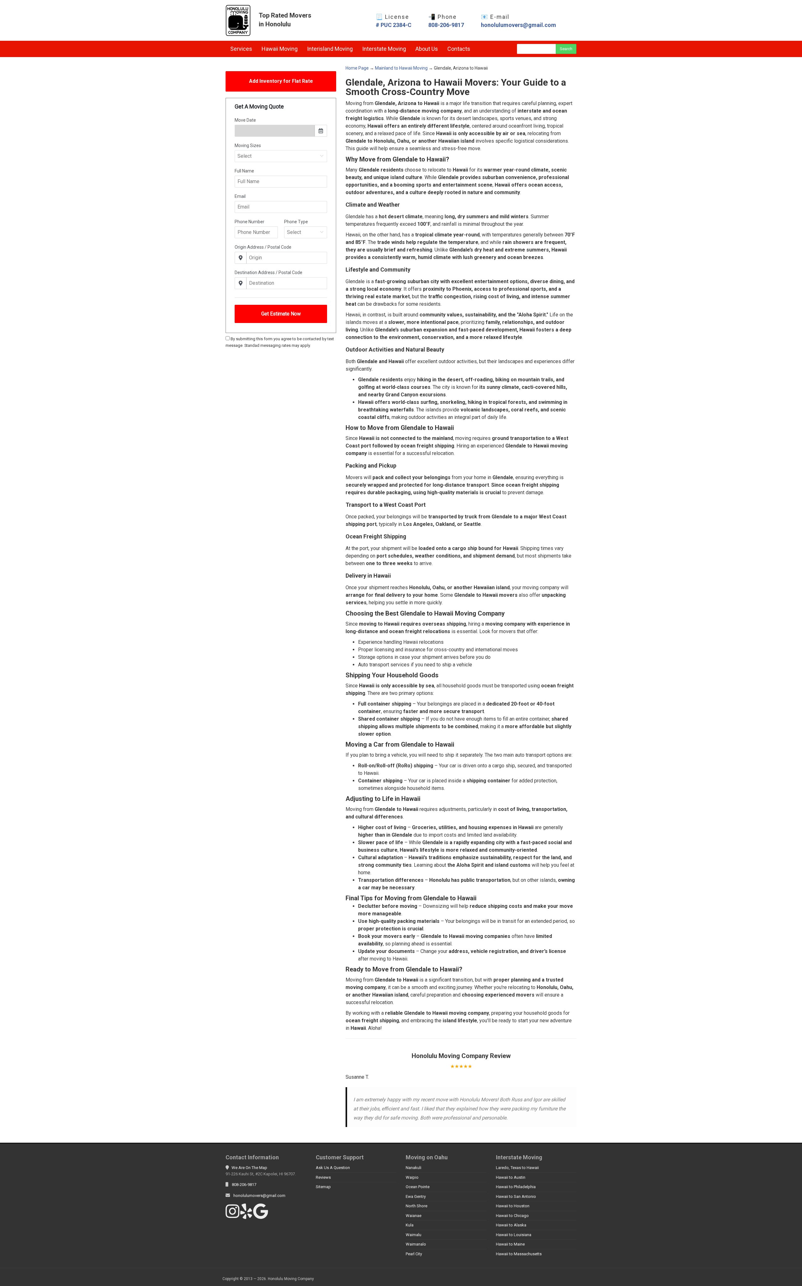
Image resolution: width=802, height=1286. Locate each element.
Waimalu (413, 1234)
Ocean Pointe (418, 1186)
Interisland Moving (330, 48)
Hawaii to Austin (510, 1177)
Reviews (323, 1177)
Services (241, 48)
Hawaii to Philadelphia (516, 1186)
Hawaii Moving (280, 48)
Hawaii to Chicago (512, 1215)
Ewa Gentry (416, 1196)
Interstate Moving (384, 48)
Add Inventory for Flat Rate (281, 81)
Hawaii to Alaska (511, 1225)
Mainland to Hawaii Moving (401, 68)
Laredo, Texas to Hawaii (517, 1167)
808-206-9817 (446, 25)
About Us (426, 48)
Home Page (357, 68)
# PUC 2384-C (393, 25)
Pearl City (414, 1254)
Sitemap (323, 1186)
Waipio (412, 1177)
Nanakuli (413, 1167)
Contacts (458, 48)
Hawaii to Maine (510, 1244)
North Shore (416, 1206)
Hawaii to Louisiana (513, 1234)
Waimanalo (416, 1244)
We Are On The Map (249, 1167)
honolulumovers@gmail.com (518, 25)
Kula (410, 1225)
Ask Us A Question (333, 1167)
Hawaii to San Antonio (516, 1196)
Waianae (413, 1215)
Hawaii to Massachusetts (519, 1254)
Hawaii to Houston (512, 1206)
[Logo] (238, 20)
